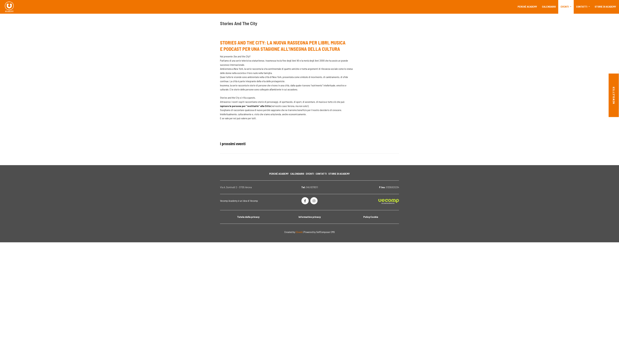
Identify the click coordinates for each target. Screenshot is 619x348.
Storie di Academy (605, 6)
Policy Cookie (370, 216)
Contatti (582, 6)
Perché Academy (527, 6)
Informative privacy (310, 216)
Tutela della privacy (248, 216)
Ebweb (299, 231)
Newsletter (613, 95)
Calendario (549, 6)
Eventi (565, 6)
